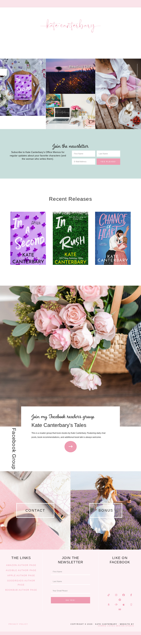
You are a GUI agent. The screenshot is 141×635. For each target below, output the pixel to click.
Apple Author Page (21, 575)
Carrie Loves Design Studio (116, 626)
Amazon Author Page (21, 565)
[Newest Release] (23, 87)
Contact (35, 510)
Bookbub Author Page (21, 590)
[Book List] (70, 76)
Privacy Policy (18, 624)
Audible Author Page (21, 570)
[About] (70, 111)
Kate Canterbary (70, 26)
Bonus (106, 510)
